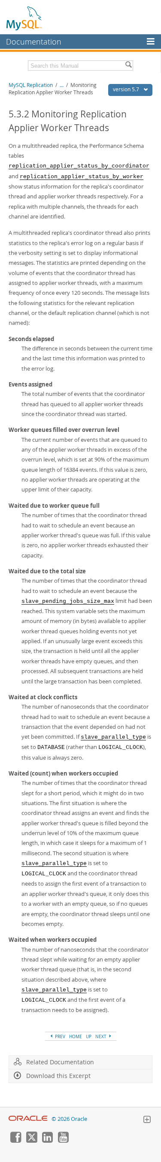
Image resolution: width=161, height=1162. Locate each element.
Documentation (33, 41)
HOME (75, 1036)
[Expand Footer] (146, 1120)
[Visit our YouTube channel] (63, 1140)
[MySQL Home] (24, 18)
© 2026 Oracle (69, 1119)
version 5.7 (126, 89)
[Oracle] (28, 1119)
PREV (59, 1036)
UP (88, 1036)
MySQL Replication (31, 85)
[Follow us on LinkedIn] (47, 1140)
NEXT (101, 1036)
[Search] (128, 65)
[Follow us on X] (31, 1140)
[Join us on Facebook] (15, 1140)
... (62, 85)
